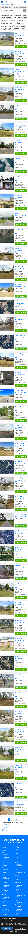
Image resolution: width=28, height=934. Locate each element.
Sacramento (5, 854)
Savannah (18, 850)
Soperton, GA (5, 824)
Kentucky (17, 875)
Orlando (4, 872)
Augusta (17, 849)
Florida (3, 867)
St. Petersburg (6, 874)
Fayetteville (18, 892)
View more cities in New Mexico (20, 886)
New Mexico (18, 882)
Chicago (17, 857)
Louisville (18, 876)
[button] (14, 931)
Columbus (18, 900)
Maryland (4, 889)
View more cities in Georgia (19, 853)
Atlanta (17, 847)
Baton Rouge (5, 884)
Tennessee (17, 913)
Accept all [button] (7, 928)
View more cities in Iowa (21, 872)
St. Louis (4, 895)
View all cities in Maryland (6, 891)
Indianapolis (18, 864)
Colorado (4, 861)
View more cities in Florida (6, 879)
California (4, 852)
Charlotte (18, 890)
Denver (4, 862)
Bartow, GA (5, 830)
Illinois (16, 856)
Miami (4, 871)
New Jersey (5, 914)
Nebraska (4, 901)
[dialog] (14, 925)
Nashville (18, 914)
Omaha (4, 902)
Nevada (4, 907)
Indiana (16, 862)
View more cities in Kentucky (19, 879)
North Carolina (18, 889)
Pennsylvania (18, 904)
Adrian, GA (4, 829)
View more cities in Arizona (6, 849)
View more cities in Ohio (21, 902)
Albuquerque (18, 884)
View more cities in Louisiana (6, 886)
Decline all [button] (20, 928)
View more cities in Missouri (6, 898)
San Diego (5, 855)
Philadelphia (18, 906)
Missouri (4, 894)
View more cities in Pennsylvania (19, 910)
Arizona (4, 846)
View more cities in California (6, 858)
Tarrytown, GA (5, 827)
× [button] (26, 917)
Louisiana (4, 882)
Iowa (16, 869)
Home (2, 4)
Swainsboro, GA (6, 826)
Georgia (7, 4)
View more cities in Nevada (6, 911)
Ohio (16, 899)
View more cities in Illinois (19, 859)
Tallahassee (5, 875)
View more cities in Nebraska (6, 905)
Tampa (4, 877)
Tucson (4, 847)
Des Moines (18, 871)
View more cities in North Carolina (21, 896)
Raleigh (17, 893)
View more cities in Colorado (6, 865)
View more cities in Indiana (19, 866)
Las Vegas (5, 909)
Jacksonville (5, 869)
